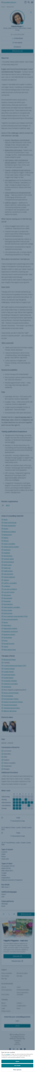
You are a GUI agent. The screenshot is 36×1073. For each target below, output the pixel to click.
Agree (17, 1061)
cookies (8, 1054)
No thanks (17, 1065)
